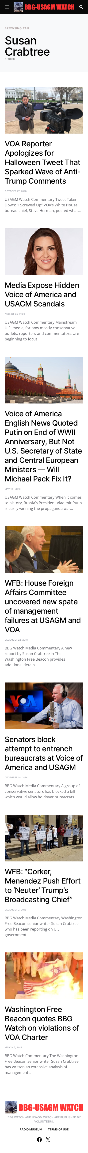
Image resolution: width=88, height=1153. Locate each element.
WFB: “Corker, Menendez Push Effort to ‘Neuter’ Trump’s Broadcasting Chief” (42, 885)
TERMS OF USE (58, 1129)
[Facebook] (39, 1139)
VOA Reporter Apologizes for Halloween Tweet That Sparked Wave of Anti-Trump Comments (42, 162)
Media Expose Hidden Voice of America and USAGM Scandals (42, 294)
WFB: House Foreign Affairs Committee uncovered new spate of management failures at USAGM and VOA (43, 606)
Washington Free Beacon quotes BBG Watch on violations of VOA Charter (42, 1023)
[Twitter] (48, 1139)
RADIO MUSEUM (31, 1129)
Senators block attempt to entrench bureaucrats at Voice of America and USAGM (44, 753)
